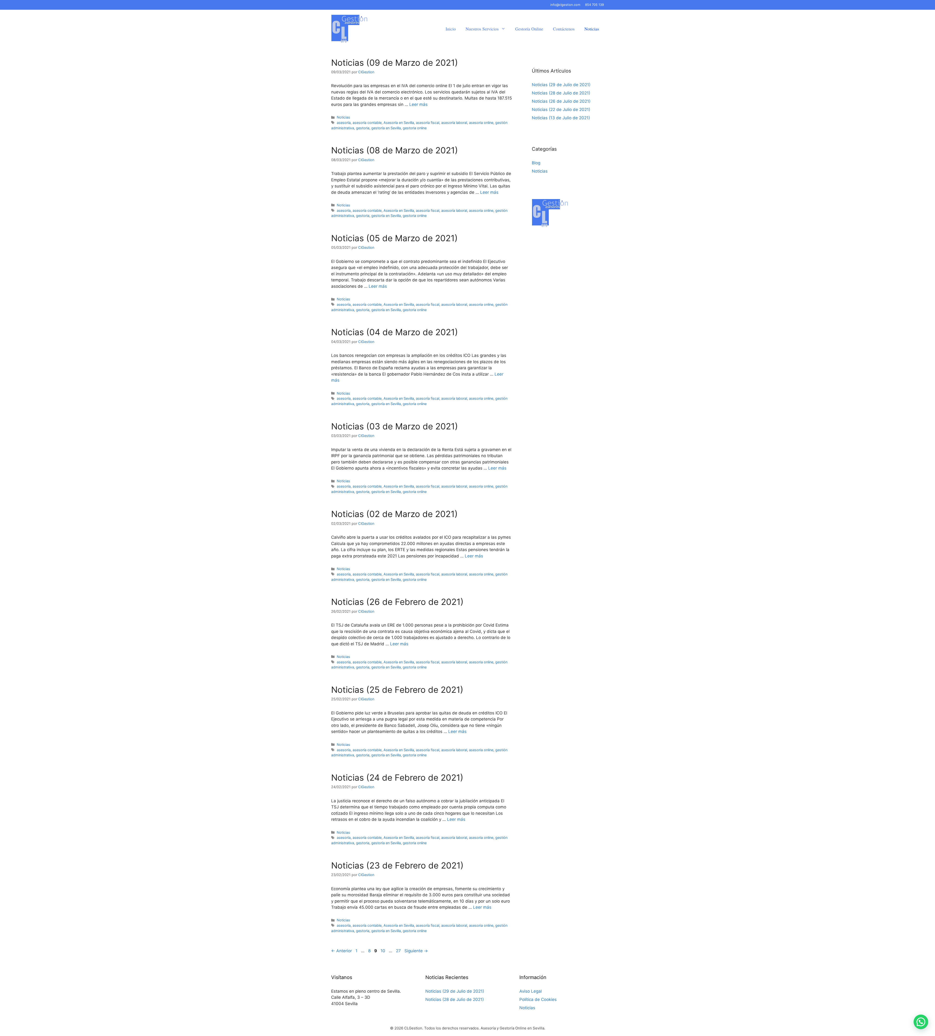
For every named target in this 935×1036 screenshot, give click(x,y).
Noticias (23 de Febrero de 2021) (397, 865)
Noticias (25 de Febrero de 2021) (397, 689)
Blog (536, 162)
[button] (921, 1022)
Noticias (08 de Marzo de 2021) (394, 150)
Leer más (418, 104)
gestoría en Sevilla (386, 128)
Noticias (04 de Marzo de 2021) (394, 332)
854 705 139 (594, 5)
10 (383, 950)
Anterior (341, 950)
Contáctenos (564, 29)
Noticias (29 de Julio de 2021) (561, 84)
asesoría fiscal (427, 122)
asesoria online (481, 122)
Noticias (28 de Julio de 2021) (561, 93)
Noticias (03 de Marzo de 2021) (394, 426)
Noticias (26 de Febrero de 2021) (397, 602)
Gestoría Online (529, 29)
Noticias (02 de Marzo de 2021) (394, 514)
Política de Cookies (538, 999)
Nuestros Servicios (482, 29)
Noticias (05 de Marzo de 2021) (394, 238)
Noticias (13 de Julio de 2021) (561, 117)
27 (399, 950)
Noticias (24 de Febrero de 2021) (397, 777)
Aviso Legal (530, 991)
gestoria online (415, 128)
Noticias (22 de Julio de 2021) (561, 109)
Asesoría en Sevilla (398, 122)
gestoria (362, 128)
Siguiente (416, 950)
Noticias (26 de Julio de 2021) (561, 101)
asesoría (344, 122)
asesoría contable (367, 122)
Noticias (591, 29)
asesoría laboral (454, 122)
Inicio (451, 29)
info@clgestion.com (565, 5)
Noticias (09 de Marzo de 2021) (394, 62)
